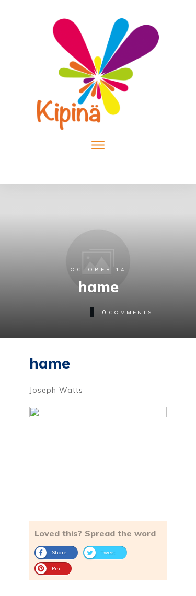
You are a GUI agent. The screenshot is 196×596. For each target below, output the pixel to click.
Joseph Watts (56, 390)
